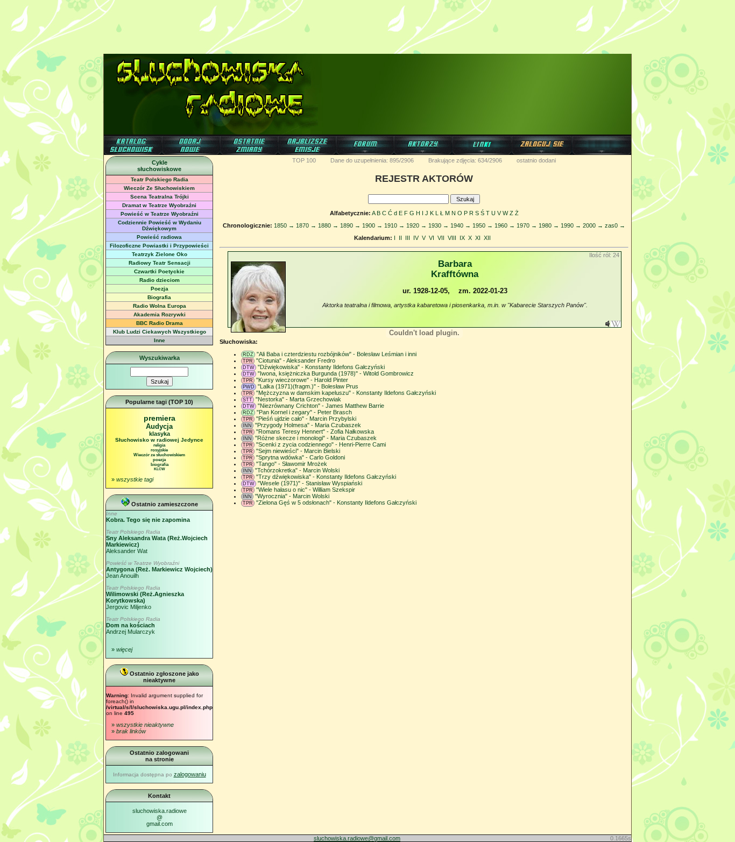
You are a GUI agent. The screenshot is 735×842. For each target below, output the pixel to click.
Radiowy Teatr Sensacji (159, 263)
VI (431, 238)
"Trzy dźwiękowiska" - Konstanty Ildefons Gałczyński (326, 476)
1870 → (306, 225)
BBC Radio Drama (159, 323)
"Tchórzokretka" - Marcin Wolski (297, 470)
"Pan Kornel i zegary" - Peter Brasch (304, 412)
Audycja (159, 426)
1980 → (549, 225)
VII (440, 238)
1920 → (416, 225)
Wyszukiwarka (159, 358)
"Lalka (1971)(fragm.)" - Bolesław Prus (308, 386)
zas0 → (615, 225)
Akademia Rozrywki (159, 314)
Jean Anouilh (159, 569)
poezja (159, 459)
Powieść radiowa (159, 237)
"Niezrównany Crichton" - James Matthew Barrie (321, 405)
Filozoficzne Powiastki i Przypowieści (159, 246)
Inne (159, 340)
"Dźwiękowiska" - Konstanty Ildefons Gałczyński (321, 367)
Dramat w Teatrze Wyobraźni (159, 205)
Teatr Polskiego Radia (159, 179)
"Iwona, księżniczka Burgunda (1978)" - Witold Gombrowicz (336, 373)
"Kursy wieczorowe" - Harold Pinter (302, 380)
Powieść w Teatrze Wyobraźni (160, 214)
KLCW (159, 469)
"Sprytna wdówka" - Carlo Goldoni (300, 457)
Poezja (159, 289)
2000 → (593, 225)
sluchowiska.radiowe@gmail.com (159, 817)
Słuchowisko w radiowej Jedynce (159, 440)
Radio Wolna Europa (159, 306)
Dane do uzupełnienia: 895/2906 (372, 160)
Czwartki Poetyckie (159, 271)
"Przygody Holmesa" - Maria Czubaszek (308, 425)
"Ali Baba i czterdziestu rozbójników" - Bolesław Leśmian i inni (336, 354)
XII (487, 238)
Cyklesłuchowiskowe (159, 165)
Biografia (159, 297)
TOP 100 (304, 160)
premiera (159, 418)
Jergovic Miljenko (145, 597)
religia (159, 445)
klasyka (159, 433)
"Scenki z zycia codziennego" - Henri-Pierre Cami (321, 444)
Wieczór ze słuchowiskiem (159, 454)
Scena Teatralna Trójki (159, 197)
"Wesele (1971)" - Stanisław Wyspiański (310, 483)
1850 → (284, 225)
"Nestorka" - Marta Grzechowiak (298, 399)
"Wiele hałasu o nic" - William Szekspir (305, 489)
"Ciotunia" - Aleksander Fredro (295, 360)
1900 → (372, 225)
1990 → (571, 225)
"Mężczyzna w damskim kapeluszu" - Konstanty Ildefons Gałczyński (346, 393)
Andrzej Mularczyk (133, 625)
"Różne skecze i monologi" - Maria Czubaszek (316, 438)
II (400, 238)
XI (477, 238)
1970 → (527, 225)
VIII (452, 238)
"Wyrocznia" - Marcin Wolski (292, 496)
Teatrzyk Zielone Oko (159, 254)
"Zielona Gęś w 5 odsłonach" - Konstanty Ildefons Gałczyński (336, 502)
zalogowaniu (190, 774)
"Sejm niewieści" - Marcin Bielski (298, 451)
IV (416, 238)
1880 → (328, 225)
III (407, 238)
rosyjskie (159, 450)
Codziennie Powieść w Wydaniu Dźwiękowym (159, 225)
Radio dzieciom (159, 280)
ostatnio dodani (536, 160)
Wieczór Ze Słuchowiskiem (159, 188)
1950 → (482, 225)
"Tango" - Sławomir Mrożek (291, 464)
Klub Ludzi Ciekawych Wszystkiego (159, 332)
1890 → (350, 225)
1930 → (438, 225)
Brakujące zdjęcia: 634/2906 (465, 160)
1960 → (504, 225)
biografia (159, 464)
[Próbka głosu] (607, 325)
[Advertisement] (367, 24)
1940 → (460, 225)
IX (462, 238)
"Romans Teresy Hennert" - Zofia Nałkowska (315, 431)
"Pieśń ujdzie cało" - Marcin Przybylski (306, 418)
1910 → (394, 225)
